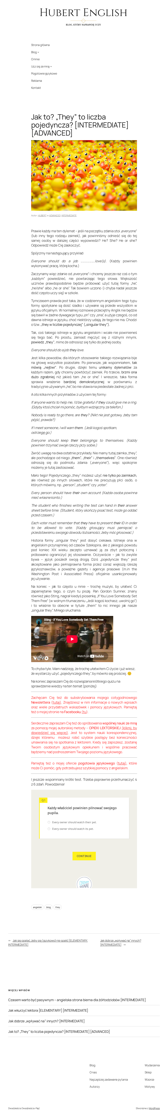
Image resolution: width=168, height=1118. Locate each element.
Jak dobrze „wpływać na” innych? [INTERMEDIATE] (120, 942)
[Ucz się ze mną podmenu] (51, 66)
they (57, 907)
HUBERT (42, 215)
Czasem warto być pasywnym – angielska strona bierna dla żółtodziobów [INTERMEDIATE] (77, 1000)
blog (48, 907)
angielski (37, 907)
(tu (84, 712)
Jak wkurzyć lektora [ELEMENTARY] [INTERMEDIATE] (48, 1010)
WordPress (154, 1108)
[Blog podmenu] (38, 52)
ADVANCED (54, 215)
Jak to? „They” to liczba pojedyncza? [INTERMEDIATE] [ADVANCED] (59, 1031)
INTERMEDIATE (69, 215)
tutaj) (57, 702)
